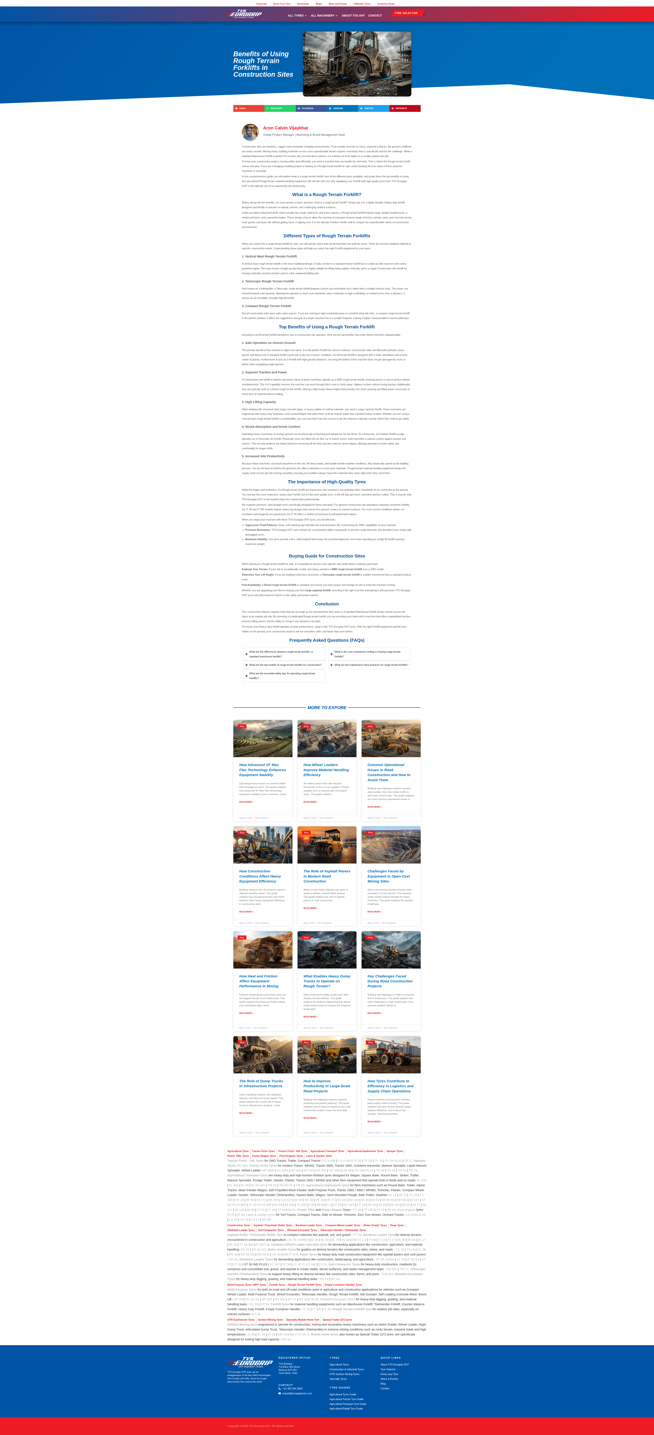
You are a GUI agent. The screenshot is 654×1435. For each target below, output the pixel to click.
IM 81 (292, 1209)
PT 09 (357, 1209)
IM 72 (403, 1195)
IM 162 (342, 1200)
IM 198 (273, 1200)
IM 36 (250, 1209)
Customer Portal (385, 4)
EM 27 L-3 (359, 1239)
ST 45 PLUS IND (304, 1264)
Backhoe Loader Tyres (379, 1235)
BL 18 (335, 1239)
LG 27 (255, 1219)
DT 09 (337, 1205)
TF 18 (379, 1160)
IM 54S (402, 1200)
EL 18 (261, 1334)
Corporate (261, 4)
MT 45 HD (259, 1249)
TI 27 (391, 1239)
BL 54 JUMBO (298, 1239)
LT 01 (261, 1209)
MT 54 (335, 1279)
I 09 (311, 1205)
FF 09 (372, 1205)
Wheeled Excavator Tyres (337, 1299)
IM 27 (416, 1205)
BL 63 (346, 1239)
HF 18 (239, 1200)
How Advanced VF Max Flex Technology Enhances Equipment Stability (262, 770)
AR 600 (296, 1170)
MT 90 (303, 1299)
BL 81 (412, 1239)
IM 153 (395, 1205)
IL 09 (251, 1334)
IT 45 (327, 1309)
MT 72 (292, 1299)
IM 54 (375, 1200)
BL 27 (422, 1239)
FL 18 (392, 1195)
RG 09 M (263, 1254)
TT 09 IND (246, 1244)
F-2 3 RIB (328, 1160)
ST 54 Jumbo (385, 1259)
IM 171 (261, 1200)
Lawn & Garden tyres (260, 1214)
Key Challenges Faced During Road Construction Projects (390, 981)
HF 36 (320, 1200)
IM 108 (289, 1205)
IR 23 (231, 1214)
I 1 (329, 1205)
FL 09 (245, 1185)
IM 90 (250, 1200)
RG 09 (233, 1254)
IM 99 (298, 1200)
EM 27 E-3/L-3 (299, 1334)
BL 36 (401, 1239)
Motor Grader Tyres (282, 1249)
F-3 (258, 1244)
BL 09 (325, 1239)
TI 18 (381, 1239)
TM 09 (272, 1185)
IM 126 (239, 1209)
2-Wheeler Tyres (362, 4)
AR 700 (308, 1170)
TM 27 (404, 1269)
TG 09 (410, 1249)
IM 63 (278, 1205)
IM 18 (406, 1205)
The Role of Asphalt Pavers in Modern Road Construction (326, 876)
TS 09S (302, 1205)
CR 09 (276, 1254)
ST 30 (237, 1264)
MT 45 (245, 1249)
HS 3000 (283, 1170)
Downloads (303, 4)
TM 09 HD (286, 1185)
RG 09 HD (247, 1254)
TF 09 (368, 1160)
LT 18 (271, 1209)
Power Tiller (306, 1209)
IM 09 (321, 1205)
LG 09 (421, 1214)
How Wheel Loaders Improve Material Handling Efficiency (326, 770)
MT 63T (267, 1299)
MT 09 (256, 1314)
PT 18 (380, 1209)
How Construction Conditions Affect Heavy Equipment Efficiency (260, 876)
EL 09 (271, 1334)
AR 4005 (268, 1170)
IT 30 (306, 1309)
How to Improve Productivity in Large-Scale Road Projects (326, 1086)
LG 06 (410, 1214)
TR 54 (402, 1170)
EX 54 (324, 1279)
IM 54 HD (388, 1200)
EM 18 (282, 1334)
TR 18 (358, 1170)
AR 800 (321, 1170)
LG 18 (244, 1219)
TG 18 (399, 1249)
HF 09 (309, 1200)
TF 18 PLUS (393, 1160)
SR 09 (233, 1259)
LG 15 (233, 1219)
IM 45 (365, 1200)
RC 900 (242, 1165)
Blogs (319, 4)
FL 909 (233, 1185)
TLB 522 (286, 1200)
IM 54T (414, 1200)
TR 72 (413, 1170)
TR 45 (391, 1170)
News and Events (338, 4)
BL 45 (233, 1244)
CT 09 (357, 1235)
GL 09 (421, 1249)
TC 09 (413, 1195)
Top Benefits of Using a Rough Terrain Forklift (327, 326)
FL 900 (421, 1180)
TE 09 (314, 1299)
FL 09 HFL (258, 1185)
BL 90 (314, 1239)
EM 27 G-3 (290, 1254)
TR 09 (347, 1170)
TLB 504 (387, 1274)
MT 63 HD (252, 1299)
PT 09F (369, 1209)
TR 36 (380, 1170)
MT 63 (238, 1299)
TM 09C (391, 1269)
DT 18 (361, 1205)
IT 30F (316, 1309)
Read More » (246, 802)
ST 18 (401, 1259)
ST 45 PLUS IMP (260, 1205)
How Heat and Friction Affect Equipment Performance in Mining (258, 981)
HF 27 (330, 1200)
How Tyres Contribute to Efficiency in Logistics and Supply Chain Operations (391, 1086)
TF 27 (408, 1160)
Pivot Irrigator (406, 1209)
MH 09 (286, 1339)
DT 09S (349, 1205)
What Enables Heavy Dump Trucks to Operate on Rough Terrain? (326, 981)
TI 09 (372, 1239)
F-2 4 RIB (344, 1160)
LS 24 (323, 1264)
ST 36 (286, 1264)
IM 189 (266, 1219)
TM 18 (300, 1185)
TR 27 (369, 1170)
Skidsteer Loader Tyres (256, 1259)
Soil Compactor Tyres (344, 1264)
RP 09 (391, 1209)
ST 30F (275, 1264)
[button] (297, 15)
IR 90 (241, 1214)
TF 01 (357, 1160)
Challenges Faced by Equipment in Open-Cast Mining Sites (389, 876)
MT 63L (280, 1299)
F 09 (266, 1244)
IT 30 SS (413, 1259)
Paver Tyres (308, 1254)
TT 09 (281, 1209)
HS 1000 (335, 1170)
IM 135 (383, 1205)
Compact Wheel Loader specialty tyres (299, 1244)
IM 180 (354, 1200)
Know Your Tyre (281, 4)
